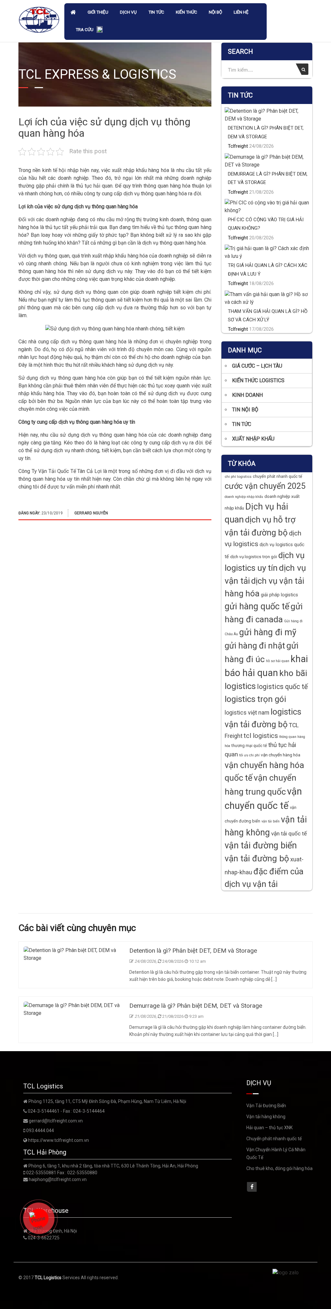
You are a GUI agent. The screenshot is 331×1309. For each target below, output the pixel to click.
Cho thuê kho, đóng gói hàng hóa (279, 1168)
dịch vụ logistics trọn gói (253, 556)
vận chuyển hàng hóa (280, 754)
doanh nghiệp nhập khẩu (244, 497)
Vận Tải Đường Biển (266, 1105)
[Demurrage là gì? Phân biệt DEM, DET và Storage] (73, 1009)
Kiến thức (186, 12)
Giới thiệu (98, 12)
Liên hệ (241, 12)
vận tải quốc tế (289, 833)
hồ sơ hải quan (277, 661)
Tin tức (156, 12)
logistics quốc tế (282, 687)
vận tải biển (271, 821)
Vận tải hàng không (265, 1116)
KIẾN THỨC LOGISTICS (258, 380)
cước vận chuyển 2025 (265, 486)
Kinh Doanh (247, 395)
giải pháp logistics (279, 594)
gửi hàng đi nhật (255, 645)
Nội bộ (215, 12)
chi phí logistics (238, 476)
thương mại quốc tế (249, 745)
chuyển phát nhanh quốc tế (277, 476)
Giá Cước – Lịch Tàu (257, 366)
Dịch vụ (128, 12)
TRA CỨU (84, 29)
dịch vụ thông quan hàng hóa (155, 193)
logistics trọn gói (255, 699)
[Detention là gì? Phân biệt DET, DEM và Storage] (73, 954)
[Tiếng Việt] (99, 30)
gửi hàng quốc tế (257, 606)
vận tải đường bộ (257, 858)
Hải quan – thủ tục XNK (269, 1127)
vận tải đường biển (261, 845)
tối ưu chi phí (249, 755)
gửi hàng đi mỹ (267, 632)
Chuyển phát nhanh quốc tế (274, 1138)
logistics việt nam (247, 712)
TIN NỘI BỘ (245, 410)
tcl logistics (261, 736)
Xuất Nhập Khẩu (253, 439)
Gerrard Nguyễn (91, 513)
